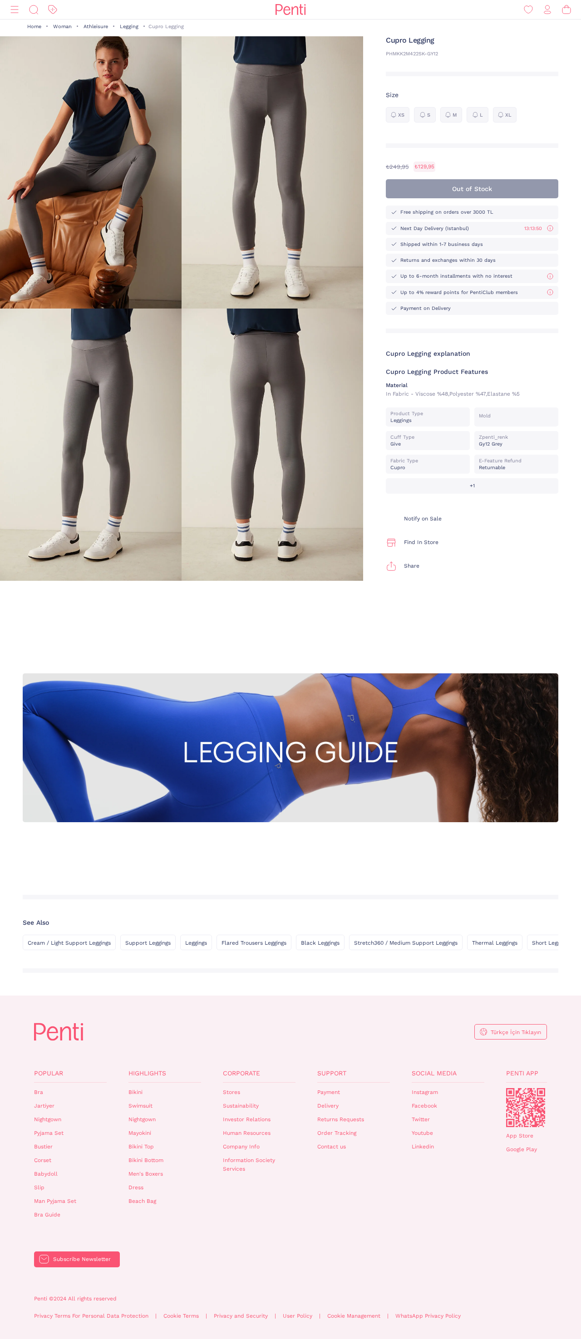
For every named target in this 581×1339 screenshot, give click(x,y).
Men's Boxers (145, 1174)
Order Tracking (336, 1133)
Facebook (424, 1106)
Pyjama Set (49, 1133)
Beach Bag (142, 1201)
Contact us (331, 1146)
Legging (129, 26)
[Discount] (52, 9)
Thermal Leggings (494, 943)
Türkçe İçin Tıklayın (516, 1032)
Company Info (241, 1146)
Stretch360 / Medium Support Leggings (406, 943)
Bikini (135, 1092)
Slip (39, 1187)
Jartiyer (44, 1106)
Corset (42, 1160)
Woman (62, 26)
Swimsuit (140, 1106)
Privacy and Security (241, 1316)
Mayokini (139, 1133)
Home (34, 26)
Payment (328, 1092)
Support (331, 1073)
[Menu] (14, 9)
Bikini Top (141, 1146)
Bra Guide (47, 1214)
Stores (231, 1092)
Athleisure (96, 26)
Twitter (421, 1119)
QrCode (525, 1107)
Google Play (521, 1149)
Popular (48, 1073)
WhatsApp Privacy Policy (428, 1316)
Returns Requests (340, 1119)
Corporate (241, 1073)
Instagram (425, 1092)
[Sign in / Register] (547, 9)
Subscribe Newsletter (82, 1259)
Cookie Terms (181, 1316)
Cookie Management (353, 1316)
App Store (519, 1136)
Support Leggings (148, 943)
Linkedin (423, 1146)
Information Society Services (249, 1164)
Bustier (43, 1146)
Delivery (328, 1106)
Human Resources (247, 1133)
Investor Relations (247, 1119)
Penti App (522, 1073)
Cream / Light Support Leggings (69, 943)
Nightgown (47, 1119)
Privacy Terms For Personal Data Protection (91, 1316)
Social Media (434, 1073)
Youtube (422, 1133)
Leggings (196, 943)
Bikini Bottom (145, 1160)
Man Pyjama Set (55, 1201)
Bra (38, 1092)
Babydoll (46, 1174)
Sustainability (241, 1106)
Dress (135, 1187)
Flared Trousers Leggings (254, 943)
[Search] (33, 9)
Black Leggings (320, 943)
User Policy (297, 1316)
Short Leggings (551, 943)
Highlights (147, 1073)
